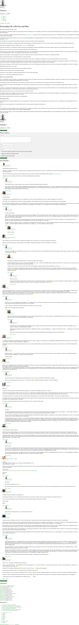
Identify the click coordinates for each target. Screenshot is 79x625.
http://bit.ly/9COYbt (57, 173)
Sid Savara (2, 590)
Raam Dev (2, 6)
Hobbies (4, 616)
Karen (12, 257)
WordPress (17, 624)
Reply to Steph (5, 535)
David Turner (8, 559)
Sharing (3, 622)
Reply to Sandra (5, 403)
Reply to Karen (10, 272)
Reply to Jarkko (5, 206)
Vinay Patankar (3, 591)
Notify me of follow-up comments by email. (10, 153)
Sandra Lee (8, 385)
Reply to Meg (5, 244)
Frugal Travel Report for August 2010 (9, 605)
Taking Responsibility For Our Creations (10, 609)
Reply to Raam (8, 190)
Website (1, 149)
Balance (4, 613)
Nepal (3, 619)
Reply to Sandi (5, 347)
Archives (4, 18)
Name (1, 144)
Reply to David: (5, 475)
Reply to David (5, 578)
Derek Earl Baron (3, 585)
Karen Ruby (2, 595)
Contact (3, 19)
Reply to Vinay (5, 439)
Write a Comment (3, 130)
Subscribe (4, 20)
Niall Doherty (8, 165)
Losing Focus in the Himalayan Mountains (10, 607)
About (3, 17)
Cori (1, 587)
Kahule (3, 617)
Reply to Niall (5, 177)
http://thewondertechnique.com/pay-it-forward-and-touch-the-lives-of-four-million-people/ (19, 470)
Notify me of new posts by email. (7, 155)
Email (1, 146)
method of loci (64, 542)
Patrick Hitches (9, 491)
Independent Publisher (4, 624)
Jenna (7, 287)
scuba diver (24, 45)
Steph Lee (8, 516)
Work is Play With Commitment (8, 610)
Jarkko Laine (8, 193)
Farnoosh (8, 361)
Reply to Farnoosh (6, 371)
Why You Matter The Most (7, 608)
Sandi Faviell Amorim (4, 593)
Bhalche (4, 614)
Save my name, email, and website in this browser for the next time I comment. (16, 151)
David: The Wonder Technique (12, 458)
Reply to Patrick (5, 505)
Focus (3, 615)
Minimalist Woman (3, 596)
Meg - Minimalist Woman (11, 237)
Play (3, 620)
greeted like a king (29, 34)
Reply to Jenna (5, 296)
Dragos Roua (2, 594)
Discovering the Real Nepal (7, 604)
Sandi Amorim (8, 337)
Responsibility (5, 621)
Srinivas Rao (2, 589)
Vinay (7, 426)
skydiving (6, 39)
